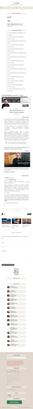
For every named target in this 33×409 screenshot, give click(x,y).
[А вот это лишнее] (4, 214)
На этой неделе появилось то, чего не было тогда (14, 324)
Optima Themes (8, 407)
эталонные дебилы (25, 208)
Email (3, 242)
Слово (16, 2)
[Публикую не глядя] (29, 214)
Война (16, 108)
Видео (4, 208)
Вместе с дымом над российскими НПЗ (13, 308)
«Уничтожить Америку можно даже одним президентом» (13, 296)
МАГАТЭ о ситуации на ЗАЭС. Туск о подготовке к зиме (14, 333)
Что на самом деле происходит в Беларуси (13, 312)
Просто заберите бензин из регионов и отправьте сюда (13, 321)
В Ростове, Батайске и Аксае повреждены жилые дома (14, 337)
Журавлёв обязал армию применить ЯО (13, 303)
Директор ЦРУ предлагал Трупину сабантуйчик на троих (13, 316)
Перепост (10, 208)
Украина (20, 208)
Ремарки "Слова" (15, 208)
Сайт (2, 246)
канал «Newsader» (11, 171)
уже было (22, 119)
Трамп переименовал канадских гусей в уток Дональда (13, 300)
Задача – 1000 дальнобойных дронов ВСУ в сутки (14, 341)
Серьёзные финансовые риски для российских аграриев (13, 329)
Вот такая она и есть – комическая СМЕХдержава (14, 287)
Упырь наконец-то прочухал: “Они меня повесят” (15, 226)
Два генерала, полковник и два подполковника (14, 345)
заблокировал (14, 402)
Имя (2, 238)
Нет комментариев (16, 210)
